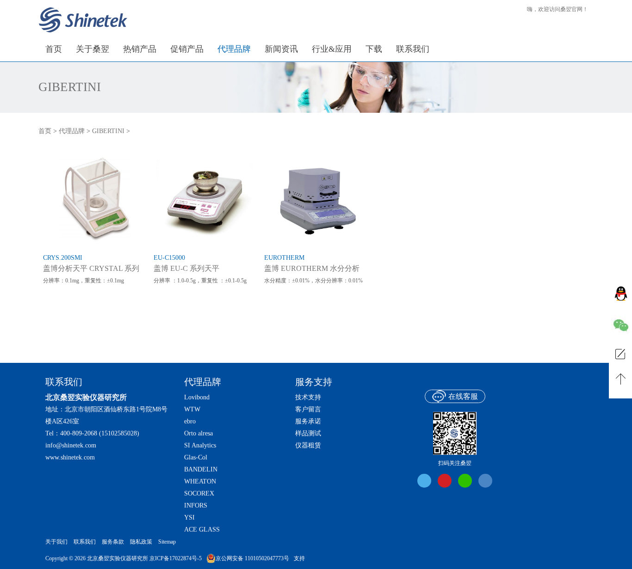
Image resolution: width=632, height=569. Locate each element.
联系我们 (85, 541)
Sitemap (167, 541)
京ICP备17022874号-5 (175, 558)
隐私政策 (141, 541)
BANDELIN (200, 469)
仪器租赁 (308, 445)
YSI (189, 517)
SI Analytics (200, 445)
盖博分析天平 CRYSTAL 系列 (91, 268)
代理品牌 (72, 131)
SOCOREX (199, 493)
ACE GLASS (202, 529)
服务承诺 (308, 421)
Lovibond (197, 397)
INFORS (195, 505)
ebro (190, 421)
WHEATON (200, 481)
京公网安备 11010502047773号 (252, 558)
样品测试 (308, 433)
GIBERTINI (69, 87)
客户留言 (308, 409)
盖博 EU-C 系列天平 (186, 268)
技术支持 (308, 397)
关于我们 (56, 541)
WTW (192, 409)
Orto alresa (198, 433)
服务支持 (313, 382)
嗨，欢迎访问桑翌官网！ (557, 9)
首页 (44, 131)
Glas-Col (195, 457)
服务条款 (113, 541)
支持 (299, 558)
